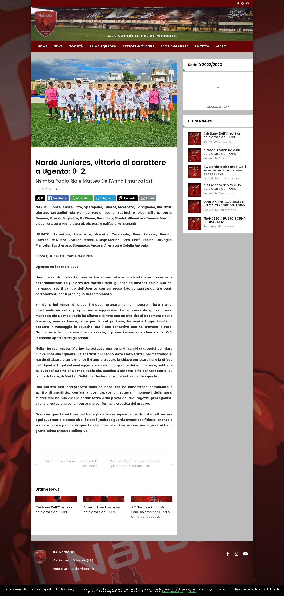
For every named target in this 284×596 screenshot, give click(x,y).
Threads (129, 198)
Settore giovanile (138, 46)
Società (76, 46)
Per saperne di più (172, 591)
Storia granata (175, 46)
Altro (221, 46)
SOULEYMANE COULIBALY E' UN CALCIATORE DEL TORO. (224, 204)
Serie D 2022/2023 (205, 64)
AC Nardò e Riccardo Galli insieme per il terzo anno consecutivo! (150, 512)
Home (42, 46)
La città (202, 46)
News (58, 46)
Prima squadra (103, 46)
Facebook (59, 198)
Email (150, 198)
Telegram (106, 198)
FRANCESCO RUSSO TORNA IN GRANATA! (224, 220)
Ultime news (200, 121)
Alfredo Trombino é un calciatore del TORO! (101, 509)
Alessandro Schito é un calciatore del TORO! (222, 187)
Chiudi (192, 591)
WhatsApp (83, 198)
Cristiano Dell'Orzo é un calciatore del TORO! (54, 509)
